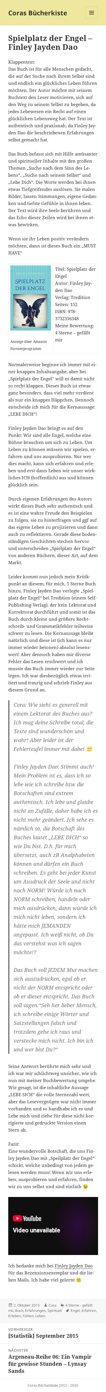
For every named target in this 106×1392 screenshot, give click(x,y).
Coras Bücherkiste (37, 12)
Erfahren (89, 1310)
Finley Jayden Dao (74, 1266)
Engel (75, 1310)
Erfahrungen (35, 1310)
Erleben (14, 1315)
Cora (53, 1305)
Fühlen (28, 1315)
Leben (40, 1315)
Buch (19, 1310)
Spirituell (54, 1310)
